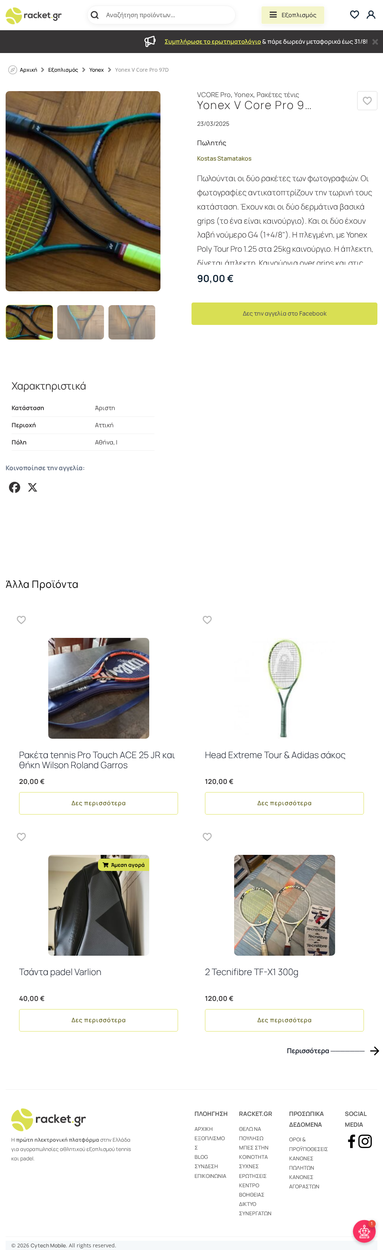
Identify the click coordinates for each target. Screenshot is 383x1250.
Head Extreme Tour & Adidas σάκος (275, 754)
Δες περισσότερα (98, 803)
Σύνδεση (206, 1166)
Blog (201, 1156)
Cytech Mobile (48, 1245)
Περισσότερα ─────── (326, 1050)
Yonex (96, 69)
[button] (367, 100)
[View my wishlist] (354, 15)
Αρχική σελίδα (28, 69)
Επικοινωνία (210, 1175)
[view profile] (372, 15)
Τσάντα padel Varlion (60, 971)
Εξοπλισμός (299, 15)
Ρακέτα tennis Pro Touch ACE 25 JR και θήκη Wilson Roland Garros (97, 759)
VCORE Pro (214, 94)
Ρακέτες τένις (278, 94)
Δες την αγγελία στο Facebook (285, 313)
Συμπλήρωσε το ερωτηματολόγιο (213, 41)
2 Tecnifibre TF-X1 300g (251, 971)
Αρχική (203, 1128)
